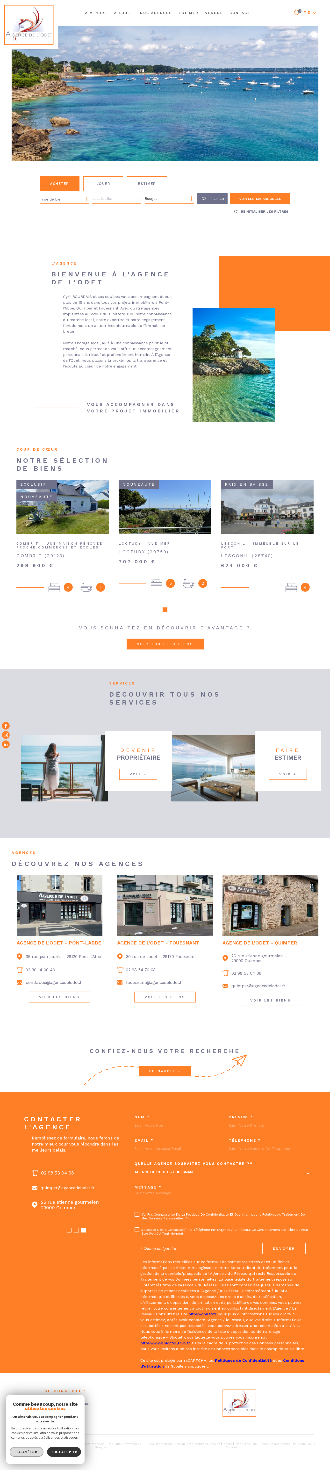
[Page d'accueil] (29, 24)
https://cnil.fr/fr (202, 1314)
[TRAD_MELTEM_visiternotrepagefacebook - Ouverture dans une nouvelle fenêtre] (6, 726)
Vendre (214, 13)
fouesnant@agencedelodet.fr (154, 982)
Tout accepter (64, 1452)
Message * (148, 1187)
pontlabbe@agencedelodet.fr (54, 982)
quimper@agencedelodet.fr (258, 985)
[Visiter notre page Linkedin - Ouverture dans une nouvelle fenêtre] (6, 744)
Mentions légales (207, 1444)
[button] (165, 609)
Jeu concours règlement (271, 1444)
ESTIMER (189, 13)
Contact (240, 13)
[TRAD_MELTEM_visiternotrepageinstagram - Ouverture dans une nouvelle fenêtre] (6, 735)
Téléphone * (245, 1140)
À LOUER (123, 13)
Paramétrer (26, 1452)
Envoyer (284, 1249)
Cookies (232, 1447)
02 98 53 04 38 (246, 973)
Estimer (147, 183)
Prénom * (241, 1117)
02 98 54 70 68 (141, 969)
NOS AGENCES (156, 13)
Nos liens (243, 1444)
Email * (144, 1140)
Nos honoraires (159, 1444)
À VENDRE (96, 13)
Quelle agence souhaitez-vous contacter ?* (194, 1164)
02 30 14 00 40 (40, 969)
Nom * (142, 1117)
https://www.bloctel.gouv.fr (165, 1343)
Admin (227, 1444)
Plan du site (183, 1444)
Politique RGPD (304, 1444)
